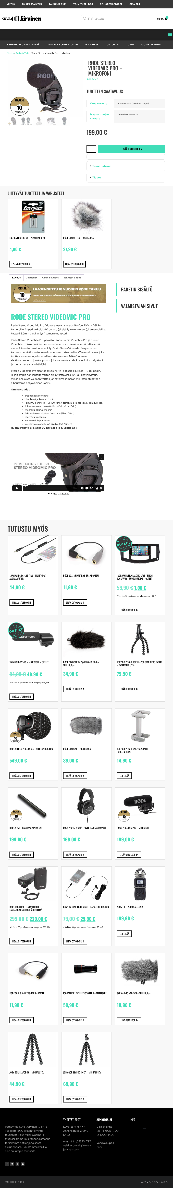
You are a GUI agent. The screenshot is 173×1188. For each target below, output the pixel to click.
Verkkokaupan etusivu (63, 44)
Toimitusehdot (83, 4)
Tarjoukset (92, 44)
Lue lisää (124, 775)
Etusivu (10, 53)
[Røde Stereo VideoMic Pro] (45, 88)
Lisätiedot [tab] (31, 277)
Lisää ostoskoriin (132, 149)
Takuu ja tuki (58, 4)
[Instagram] (17, 1164)
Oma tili (134, 4)
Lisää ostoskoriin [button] (20, 264)
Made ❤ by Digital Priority (154, 1182)
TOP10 (130, 44)
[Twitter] (12, 1164)
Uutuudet (113, 44)
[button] (126, 166)
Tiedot (96, 177)
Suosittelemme (151, 44)
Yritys (11, 4)
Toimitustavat (101, 166)
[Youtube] (22, 1164)
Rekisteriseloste (111, 4)
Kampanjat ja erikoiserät (24, 44)
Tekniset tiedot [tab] (72, 277)
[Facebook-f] (7, 1164)
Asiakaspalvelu (32, 4)
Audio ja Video (23, 53)
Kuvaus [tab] (16, 277)
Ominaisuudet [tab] (50, 277)
